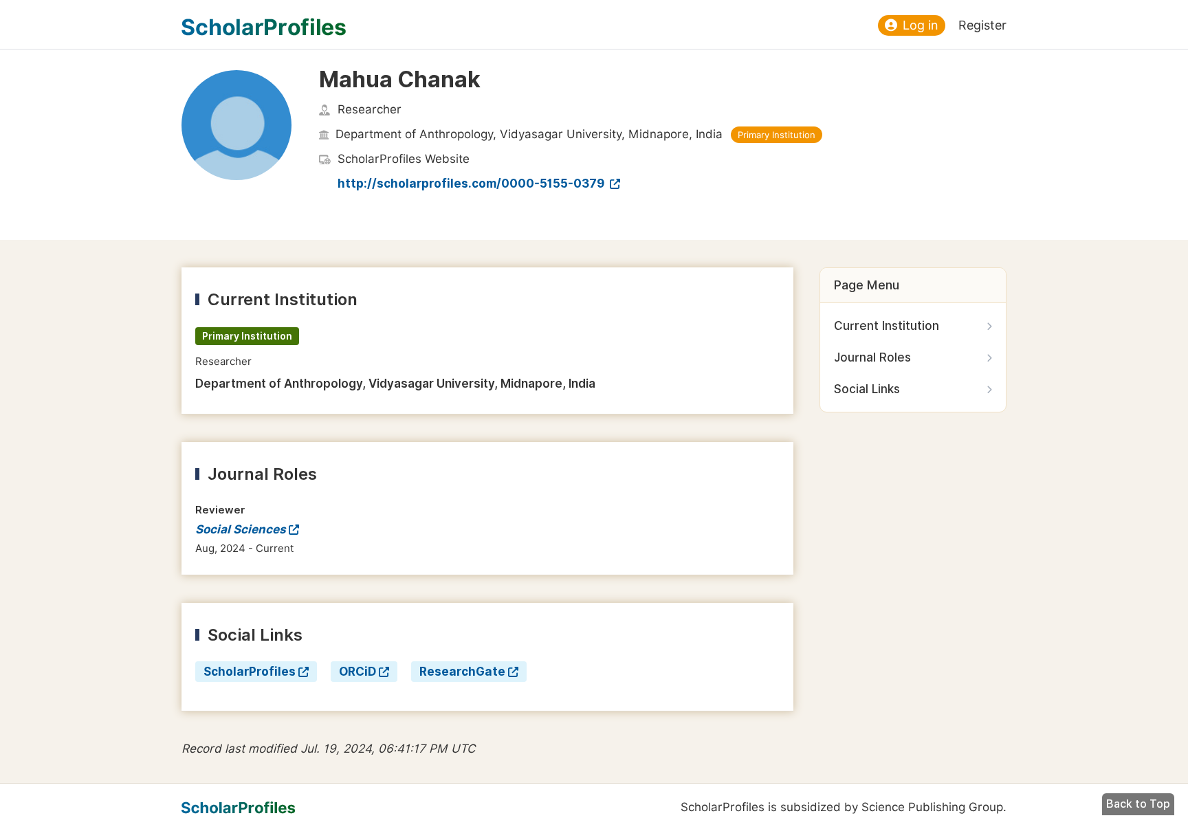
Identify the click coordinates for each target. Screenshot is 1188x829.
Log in (920, 25)
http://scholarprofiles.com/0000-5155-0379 (472, 183)
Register (982, 25)
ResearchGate (462, 671)
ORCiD (357, 671)
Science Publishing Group (932, 807)
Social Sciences (240, 529)
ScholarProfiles (250, 671)
